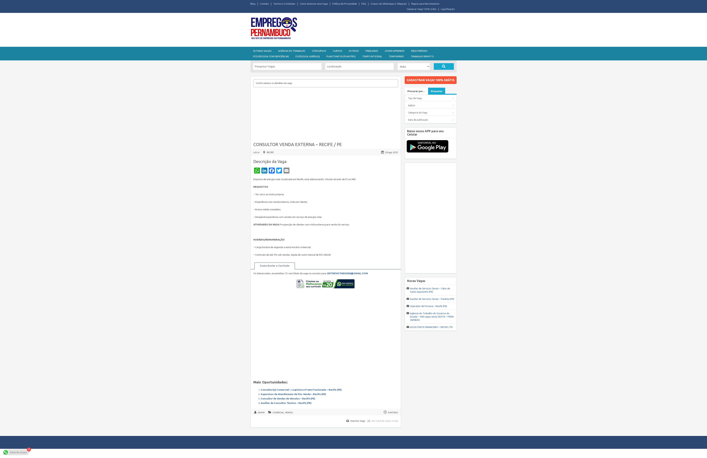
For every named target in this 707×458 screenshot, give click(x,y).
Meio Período (419, 51)
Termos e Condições (284, 3)
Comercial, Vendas (282, 412)
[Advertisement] (374, 29)
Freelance (371, 51)
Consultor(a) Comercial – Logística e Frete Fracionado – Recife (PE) (301, 389)
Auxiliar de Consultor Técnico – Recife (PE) (286, 403)
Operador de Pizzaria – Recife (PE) (428, 306)
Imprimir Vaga (357, 421)
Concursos (319, 51)
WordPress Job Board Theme (350, 453)
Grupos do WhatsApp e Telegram (389, 3)
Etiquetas (436, 91)
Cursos (337, 51)
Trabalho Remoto (422, 56)
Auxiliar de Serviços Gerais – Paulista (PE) (432, 299)
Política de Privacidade (344, 3)
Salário (411, 105)
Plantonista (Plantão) (341, 56)
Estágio (354, 51)
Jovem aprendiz (394, 51)
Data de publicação (418, 120)
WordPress (389, 453)
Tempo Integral (372, 56)
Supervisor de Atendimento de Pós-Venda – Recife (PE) (293, 394)
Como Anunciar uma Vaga (314, 3)
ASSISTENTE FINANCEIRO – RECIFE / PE (431, 327)
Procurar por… (416, 91)
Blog (252, 3)
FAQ (363, 3)
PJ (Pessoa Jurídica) (308, 56)
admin (256, 152)
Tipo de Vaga (415, 98)
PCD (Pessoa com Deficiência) (271, 56)
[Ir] (444, 66)
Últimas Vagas (262, 51)
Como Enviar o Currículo (274, 265)
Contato (264, 3)
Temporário (396, 56)
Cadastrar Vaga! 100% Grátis (421, 9)
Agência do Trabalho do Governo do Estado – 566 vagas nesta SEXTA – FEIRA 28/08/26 (432, 316)
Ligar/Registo (448, 9)
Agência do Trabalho (291, 51)
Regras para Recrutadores (425, 3)
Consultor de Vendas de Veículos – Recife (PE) (288, 398)
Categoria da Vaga (417, 112)
